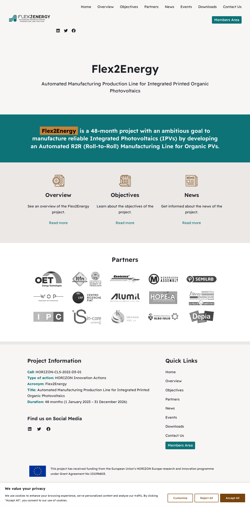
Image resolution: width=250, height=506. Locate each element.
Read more (58, 223)
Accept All (232, 498)
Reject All (206, 498)
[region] (125, 494)
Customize (180, 498)
